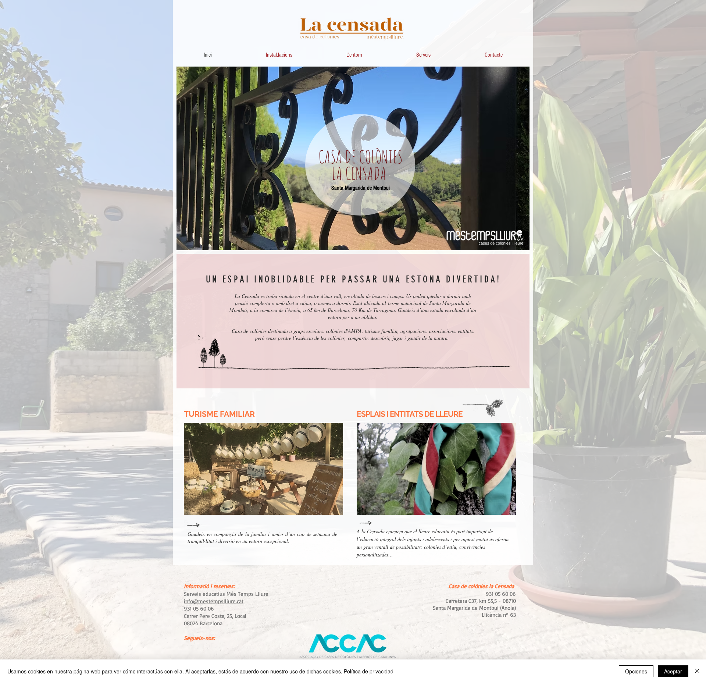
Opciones (636, 671)
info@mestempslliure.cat (213, 601)
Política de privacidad (368, 671)
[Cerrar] (697, 671)
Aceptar (673, 671)
